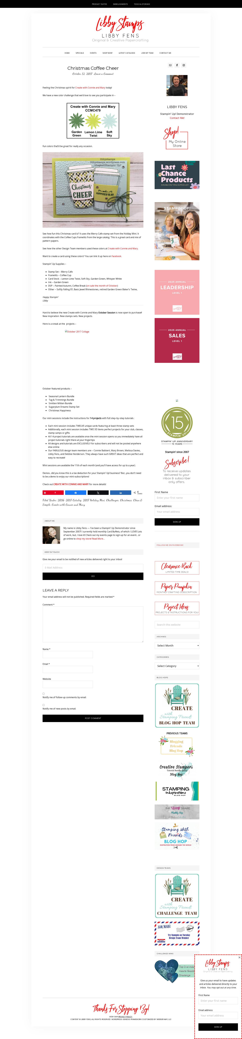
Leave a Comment (104, 73)
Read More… (98, 538)
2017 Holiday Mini (94, 500)
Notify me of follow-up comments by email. (64, 697)
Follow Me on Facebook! (170, 545)
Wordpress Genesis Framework (126, 1019)
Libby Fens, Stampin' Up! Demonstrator (121, 30)
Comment (48, 604)
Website (47, 678)
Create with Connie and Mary (90, 87)
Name (46, 649)
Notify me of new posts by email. (59, 708)
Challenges (112, 500)
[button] (177, 50)
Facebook (116, 256)
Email (46, 664)
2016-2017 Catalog (70, 500)
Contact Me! (177, 118)
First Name (161, 492)
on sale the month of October (102, 285)
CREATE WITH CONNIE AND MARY (71, 484)
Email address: (163, 506)
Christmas (126, 500)
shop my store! (83, 538)
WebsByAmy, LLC (164, 1019)
